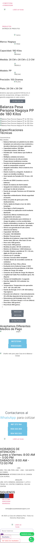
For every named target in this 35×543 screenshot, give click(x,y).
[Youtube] (11, 496)
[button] (17, 137)
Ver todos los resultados (10, 541)
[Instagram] (2, 496)
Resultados (5, 537)
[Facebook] (6, 496)
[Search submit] (2, 534)
